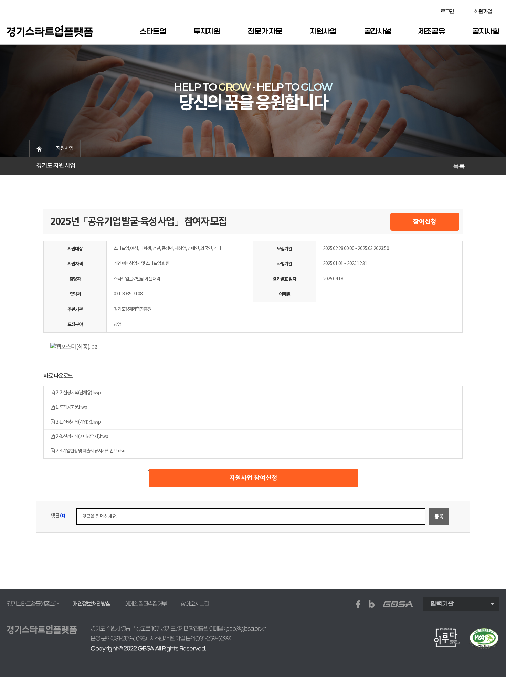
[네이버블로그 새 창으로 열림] (372, 604)
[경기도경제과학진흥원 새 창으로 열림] (398, 604)
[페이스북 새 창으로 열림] (358, 604)
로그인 (447, 12)
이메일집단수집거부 (145, 604)
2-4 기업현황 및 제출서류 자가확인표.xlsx (89, 451)
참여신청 (424, 222)
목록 (459, 166)
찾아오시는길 (194, 604)
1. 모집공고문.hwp (70, 407)
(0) (62, 516)
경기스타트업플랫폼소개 (33, 604)
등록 (438, 517)
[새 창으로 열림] (484, 639)
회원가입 (483, 12)
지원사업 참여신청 (253, 478)
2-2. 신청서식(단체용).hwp (77, 393)
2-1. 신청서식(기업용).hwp (77, 422)
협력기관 (442, 603)
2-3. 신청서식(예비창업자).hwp (81, 436)
